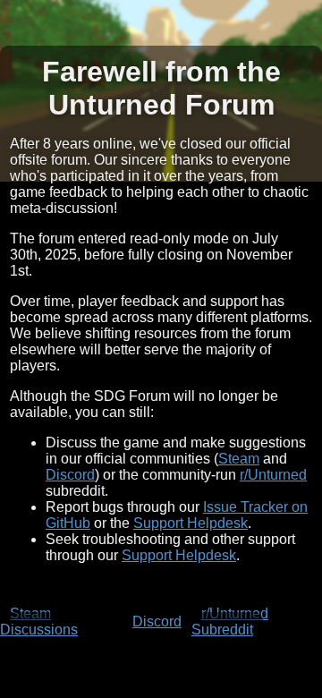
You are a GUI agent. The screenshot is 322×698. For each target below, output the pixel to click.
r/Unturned (273, 474)
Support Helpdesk (190, 523)
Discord (70, 474)
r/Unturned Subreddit (229, 621)
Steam (238, 458)
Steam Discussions (39, 621)
